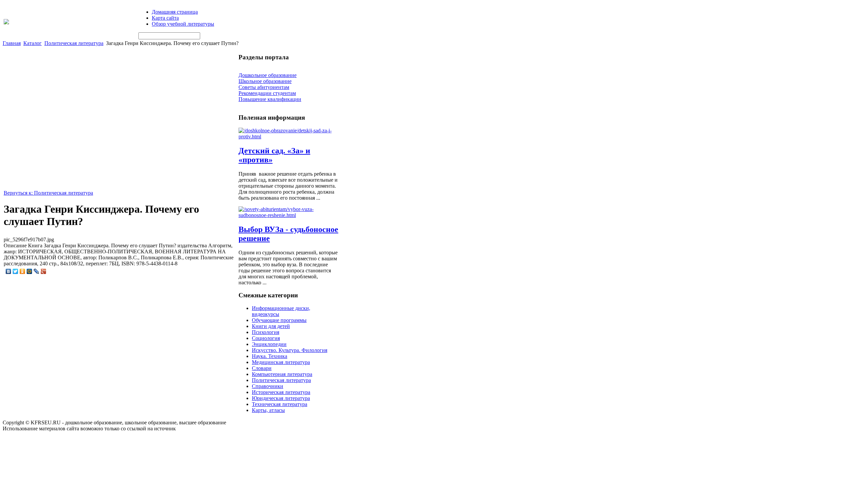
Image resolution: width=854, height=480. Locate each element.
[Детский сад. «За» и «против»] (289, 136)
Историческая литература (281, 392)
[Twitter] (15, 271)
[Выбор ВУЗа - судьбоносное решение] (289, 215)
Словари (262, 368)
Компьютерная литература (282, 374)
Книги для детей (271, 326)
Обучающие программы (279, 320)
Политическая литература (73, 43)
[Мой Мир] (29, 271)
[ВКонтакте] (8, 271)
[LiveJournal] (36, 271)
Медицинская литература (281, 362)
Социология (266, 338)
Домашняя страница (175, 12)
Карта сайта (165, 18)
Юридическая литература (281, 398)
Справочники (267, 386)
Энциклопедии (269, 344)
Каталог (32, 43)
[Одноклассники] (22, 271)
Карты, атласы (268, 410)
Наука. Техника (269, 356)
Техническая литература (279, 404)
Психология (265, 332)
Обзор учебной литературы (183, 24)
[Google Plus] (43, 271)
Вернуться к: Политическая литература (48, 193)
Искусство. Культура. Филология (289, 350)
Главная (12, 43)
